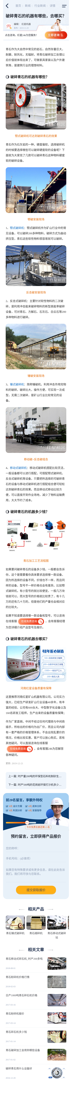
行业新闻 (40, 5)
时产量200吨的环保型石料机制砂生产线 (41, 776)
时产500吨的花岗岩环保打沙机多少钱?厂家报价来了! (41, 784)
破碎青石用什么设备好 (19, 1068)
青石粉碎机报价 (15, 1013)
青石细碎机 (36, 933)
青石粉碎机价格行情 (17, 977)
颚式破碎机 (17, 228)
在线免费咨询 (29, 621)
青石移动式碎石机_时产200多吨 (24, 958)
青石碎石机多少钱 (16, 1031)
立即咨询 (54, 35)
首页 (18, 5)
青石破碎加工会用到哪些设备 (23, 1050)
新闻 (28, 5)
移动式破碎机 (18, 467)
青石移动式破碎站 (57, 935)
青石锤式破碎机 (15, 933)
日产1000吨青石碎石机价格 (21, 995)
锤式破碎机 (17, 384)
